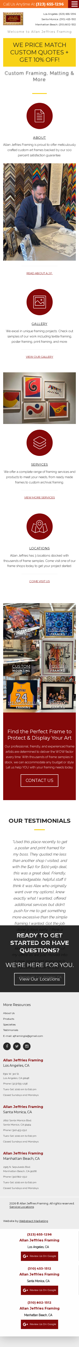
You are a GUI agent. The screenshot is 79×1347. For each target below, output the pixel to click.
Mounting (21, 668)
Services (39, 464)
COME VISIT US (39, 581)
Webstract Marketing (33, 1221)
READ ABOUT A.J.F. (40, 273)
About (39, 138)
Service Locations (21, 1206)
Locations (39, 548)
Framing (21, 632)
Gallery (39, 324)
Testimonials (10, 1030)
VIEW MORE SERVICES (39, 497)
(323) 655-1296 (50, 4)
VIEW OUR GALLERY (39, 356)
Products (8, 1018)
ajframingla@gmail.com (28, 1035)
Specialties (9, 1024)
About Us (9, 1013)
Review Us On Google (42, 1256)
